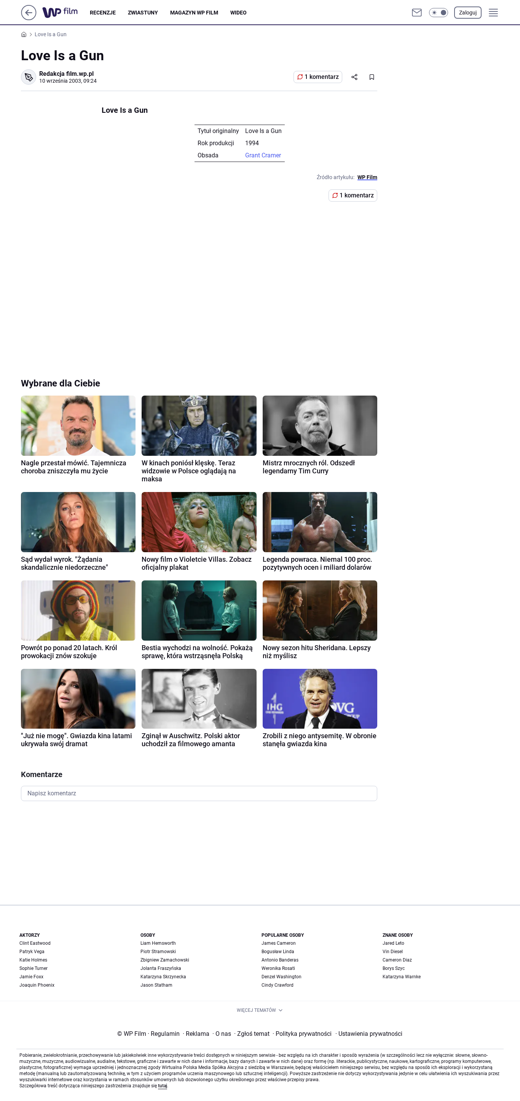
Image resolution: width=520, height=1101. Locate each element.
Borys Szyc (394, 968)
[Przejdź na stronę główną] (29, 18)
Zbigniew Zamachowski (164, 960)
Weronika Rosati (278, 968)
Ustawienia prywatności (368, 1033)
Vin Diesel (393, 951)
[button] (438, 12)
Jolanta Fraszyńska (160, 968)
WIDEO (238, 13)
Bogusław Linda (278, 951)
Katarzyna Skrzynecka (163, 976)
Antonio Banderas (280, 960)
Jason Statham (156, 985)
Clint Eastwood (35, 943)
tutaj (162, 1085)
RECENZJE (103, 13)
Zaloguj (468, 13)
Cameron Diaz (397, 960)
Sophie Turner (33, 968)
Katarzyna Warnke (402, 976)
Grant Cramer (263, 155)
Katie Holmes (33, 960)
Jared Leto (393, 943)
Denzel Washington (281, 976)
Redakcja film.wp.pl (66, 73)
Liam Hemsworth (158, 943)
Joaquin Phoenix (36, 985)
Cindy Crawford (277, 985)
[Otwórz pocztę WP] (417, 12)
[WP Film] (66, 12)
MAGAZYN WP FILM (194, 13)
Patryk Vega (32, 951)
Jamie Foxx (31, 976)
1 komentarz (322, 76)
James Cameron (279, 943)
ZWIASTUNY (143, 13)
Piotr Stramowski (158, 951)
